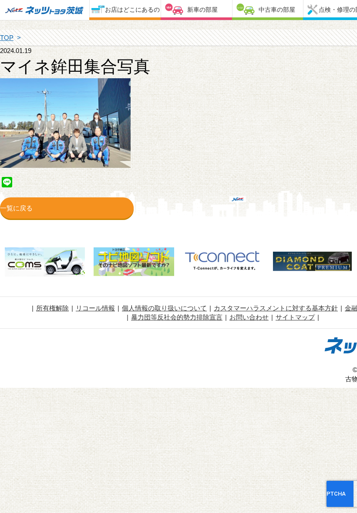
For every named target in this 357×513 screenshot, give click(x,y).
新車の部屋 (202, 9)
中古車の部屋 (277, 9)
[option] (44, 263)
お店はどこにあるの (132, 9)
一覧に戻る (16, 208)
